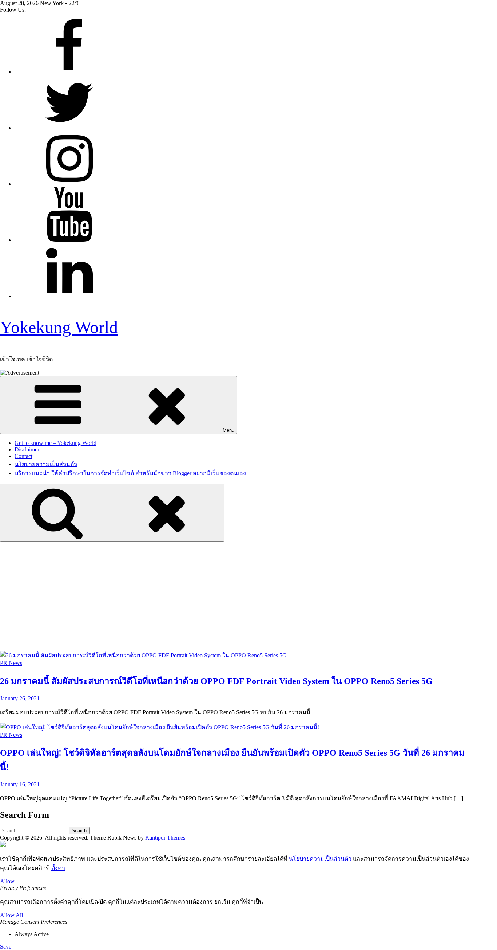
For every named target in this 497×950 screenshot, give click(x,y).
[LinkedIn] (69, 296)
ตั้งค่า (58, 868)
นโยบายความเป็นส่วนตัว (46, 464)
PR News (11, 663)
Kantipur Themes (165, 837)
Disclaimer (27, 449)
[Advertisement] (248, 596)
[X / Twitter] (69, 128)
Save (5, 946)
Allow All (11, 915)
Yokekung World (59, 327)
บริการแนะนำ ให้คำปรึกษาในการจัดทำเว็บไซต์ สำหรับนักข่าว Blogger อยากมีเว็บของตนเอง (130, 473)
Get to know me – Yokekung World (55, 443)
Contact (23, 456)
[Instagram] (69, 184)
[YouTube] (69, 240)
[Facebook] (69, 72)
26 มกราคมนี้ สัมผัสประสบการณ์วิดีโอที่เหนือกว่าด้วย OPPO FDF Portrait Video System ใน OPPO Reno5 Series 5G (216, 681)
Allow (7, 881)
